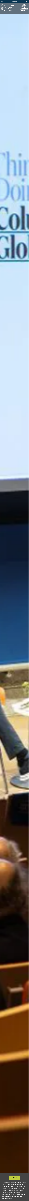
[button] (2, 1)
